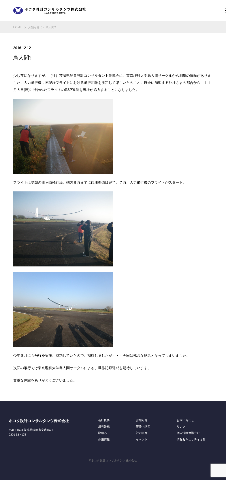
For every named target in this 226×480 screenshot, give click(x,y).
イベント (141, 439)
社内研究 (141, 433)
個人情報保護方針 (188, 433)
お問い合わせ (185, 420)
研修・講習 (143, 426)
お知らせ (34, 27)
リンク (181, 426)
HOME (17, 27)
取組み (102, 433)
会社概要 (104, 420)
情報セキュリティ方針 (191, 439)
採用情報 (104, 439)
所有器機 (104, 426)
